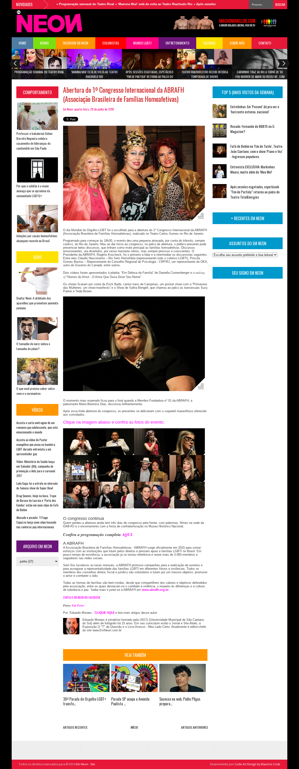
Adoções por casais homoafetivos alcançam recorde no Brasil (36, 238)
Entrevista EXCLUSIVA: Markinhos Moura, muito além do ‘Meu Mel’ (252, 169)
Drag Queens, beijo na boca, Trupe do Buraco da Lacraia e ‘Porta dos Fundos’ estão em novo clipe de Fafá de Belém (37, 502)
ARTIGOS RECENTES (75, 727)
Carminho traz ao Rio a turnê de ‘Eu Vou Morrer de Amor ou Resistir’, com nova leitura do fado (260, 76)
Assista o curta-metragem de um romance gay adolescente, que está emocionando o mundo (37, 427)
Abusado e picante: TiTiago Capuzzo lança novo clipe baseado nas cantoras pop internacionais (36, 522)
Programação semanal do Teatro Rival (39, 72)
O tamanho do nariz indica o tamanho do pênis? (33, 346)
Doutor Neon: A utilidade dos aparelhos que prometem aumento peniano (37, 303)
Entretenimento (177, 43)
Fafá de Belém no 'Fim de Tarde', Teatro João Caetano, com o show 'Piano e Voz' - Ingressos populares (256, 151)
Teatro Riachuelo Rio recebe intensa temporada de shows (205, 74)
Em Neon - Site (85, 764)
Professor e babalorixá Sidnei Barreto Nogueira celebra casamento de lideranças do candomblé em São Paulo (34, 141)
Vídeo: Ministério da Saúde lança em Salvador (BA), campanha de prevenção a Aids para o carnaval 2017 (35, 468)
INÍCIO (134, 727)
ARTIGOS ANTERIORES (194, 727)
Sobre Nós (237, 43)
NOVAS (44, 43)
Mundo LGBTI (142, 43)
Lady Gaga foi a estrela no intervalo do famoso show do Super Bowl (37, 485)
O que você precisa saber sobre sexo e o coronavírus (35, 391)
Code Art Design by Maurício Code (257, 764)
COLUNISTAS (110, 43)
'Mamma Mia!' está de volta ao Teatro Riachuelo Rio (94, 74)
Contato (265, 43)
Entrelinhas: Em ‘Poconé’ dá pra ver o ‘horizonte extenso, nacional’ (254, 109)
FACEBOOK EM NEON (75, 43)
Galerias (209, 43)
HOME (22, 43)
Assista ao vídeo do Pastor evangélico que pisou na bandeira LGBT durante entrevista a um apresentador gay (35, 446)
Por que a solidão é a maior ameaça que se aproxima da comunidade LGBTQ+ (33, 190)
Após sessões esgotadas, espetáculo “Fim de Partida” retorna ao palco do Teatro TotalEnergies (149, 76)
